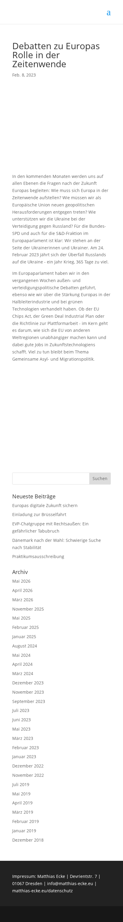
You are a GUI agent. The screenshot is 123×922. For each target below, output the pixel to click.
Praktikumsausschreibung (38, 556)
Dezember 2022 (28, 766)
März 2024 (22, 673)
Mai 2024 (21, 655)
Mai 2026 (21, 581)
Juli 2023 (20, 710)
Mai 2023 (21, 729)
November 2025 (28, 609)
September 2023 (28, 701)
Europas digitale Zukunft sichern (45, 505)
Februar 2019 (25, 821)
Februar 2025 (25, 627)
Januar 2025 (24, 636)
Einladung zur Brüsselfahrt (39, 514)
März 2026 (22, 599)
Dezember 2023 (28, 683)
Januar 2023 (24, 756)
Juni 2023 (21, 719)
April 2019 (22, 803)
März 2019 (22, 812)
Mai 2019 (21, 794)
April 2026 (22, 590)
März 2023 (22, 738)
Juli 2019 (20, 784)
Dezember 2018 (28, 840)
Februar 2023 (25, 747)
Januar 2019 (24, 830)
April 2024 (22, 664)
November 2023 (28, 692)
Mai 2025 (21, 618)
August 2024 (24, 646)
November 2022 (28, 775)
